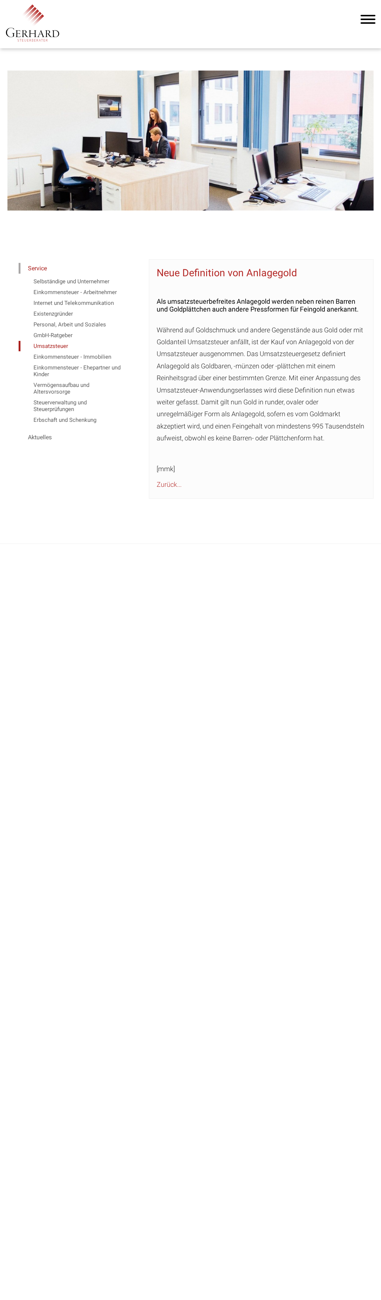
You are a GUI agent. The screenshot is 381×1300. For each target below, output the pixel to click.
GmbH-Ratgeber (53, 335)
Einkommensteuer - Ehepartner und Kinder (77, 371)
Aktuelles (40, 437)
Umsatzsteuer (50, 346)
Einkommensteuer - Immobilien (72, 356)
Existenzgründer (53, 313)
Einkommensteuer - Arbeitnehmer (75, 292)
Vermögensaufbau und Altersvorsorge (61, 388)
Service (37, 268)
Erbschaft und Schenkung (64, 420)
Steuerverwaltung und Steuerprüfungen (60, 406)
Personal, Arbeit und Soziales (69, 324)
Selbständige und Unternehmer (71, 281)
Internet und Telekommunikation (73, 303)
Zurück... (169, 484)
